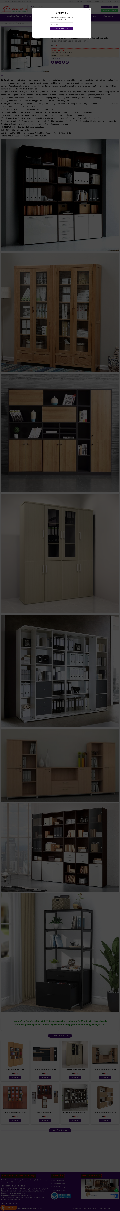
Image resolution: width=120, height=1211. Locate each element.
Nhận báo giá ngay (62, 28)
